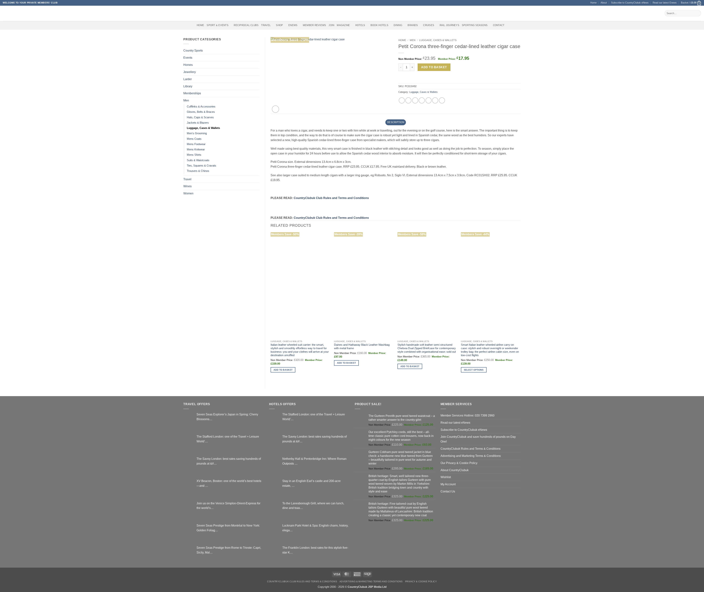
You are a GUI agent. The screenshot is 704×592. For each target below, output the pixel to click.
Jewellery (189, 72)
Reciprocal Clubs (246, 25)
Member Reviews (314, 25)
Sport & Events (217, 25)
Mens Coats (194, 138)
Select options (474, 370)
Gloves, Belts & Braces (201, 111)
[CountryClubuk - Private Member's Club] (18, 13)
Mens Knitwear (196, 149)
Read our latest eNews (455, 422)
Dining (398, 25)
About (604, 2)
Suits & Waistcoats (198, 160)
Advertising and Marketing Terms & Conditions (471, 455)
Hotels (360, 25)
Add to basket (434, 67)
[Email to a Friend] (415, 100)
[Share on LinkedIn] (435, 100)
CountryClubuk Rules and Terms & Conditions (470, 448)
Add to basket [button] (283, 370)
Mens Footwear (196, 144)
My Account (448, 484)
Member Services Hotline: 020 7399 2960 (467, 415)
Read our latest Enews (665, 2)
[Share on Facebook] (402, 100)
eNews (292, 25)
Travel (266, 25)
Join (331, 25)
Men (186, 100)
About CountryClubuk (455, 470)
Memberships (192, 93)
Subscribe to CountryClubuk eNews (630, 2)
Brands (413, 25)
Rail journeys (449, 25)
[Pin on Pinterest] (422, 100)
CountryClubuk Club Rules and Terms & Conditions (302, 581)
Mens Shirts (194, 154)
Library (187, 86)
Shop (279, 25)
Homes (188, 64)
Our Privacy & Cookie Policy (459, 463)
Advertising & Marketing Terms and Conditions (371, 581)
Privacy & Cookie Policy (421, 581)
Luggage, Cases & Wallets (203, 128)
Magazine (343, 25)
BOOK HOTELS (379, 25)
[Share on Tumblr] (442, 100)
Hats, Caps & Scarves (200, 117)
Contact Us (448, 491)
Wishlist (446, 477)
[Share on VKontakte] (429, 100)
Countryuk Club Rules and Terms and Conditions (331, 198)
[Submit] (697, 13)
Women (188, 193)
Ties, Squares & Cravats (201, 165)
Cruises (428, 25)
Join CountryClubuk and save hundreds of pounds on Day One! (478, 439)
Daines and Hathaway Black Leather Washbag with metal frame (362, 346)
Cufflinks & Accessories (201, 106)
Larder (187, 79)
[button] (691, 3)
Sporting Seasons (474, 25)
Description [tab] (395, 122)
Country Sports (193, 50)
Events (187, 57)
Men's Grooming (197, 133)
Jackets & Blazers (198, 122)
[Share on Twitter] (408, 100)
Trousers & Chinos (198, 170)
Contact (499, 25)
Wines (187, 186)
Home (593, 2)
